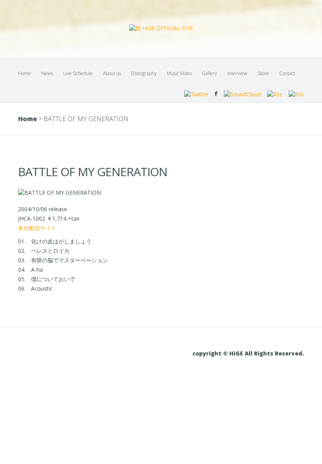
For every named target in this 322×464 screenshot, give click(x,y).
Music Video (179, 73)
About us (112, 73)
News (47, 73)
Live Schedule (78, 73)
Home (24, 73)
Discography (144, 73)
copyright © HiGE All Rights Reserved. (248, 353)
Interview (237, 73)
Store (263, 73)
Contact (287, 73)
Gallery (209, 73)
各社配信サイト (37, 228)
